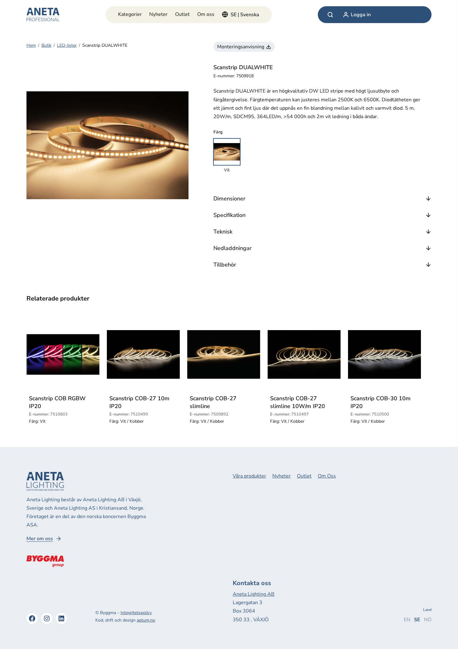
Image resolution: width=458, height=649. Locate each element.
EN (407, 619)
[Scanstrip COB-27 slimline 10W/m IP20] (304, 354)
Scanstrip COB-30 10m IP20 (381, 402)
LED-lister (67, 45)
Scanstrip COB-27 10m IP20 (139, 402)
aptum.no (146, 620)
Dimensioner (229, 198)
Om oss (205, 14)
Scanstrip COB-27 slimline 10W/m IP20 (297, 402)
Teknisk (222, 231)
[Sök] (330, 15)
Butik (46, 45)
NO (428, 619)
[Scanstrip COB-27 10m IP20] (143, 354)
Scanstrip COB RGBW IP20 (57, 402)
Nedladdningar (232, 248)
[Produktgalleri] (107, 145)
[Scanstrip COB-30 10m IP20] (384, 354)
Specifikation (229, 215)
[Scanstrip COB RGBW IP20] (62, 354)
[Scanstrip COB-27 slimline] (223, 354)
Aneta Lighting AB (253, 594)
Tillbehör (224, 264)
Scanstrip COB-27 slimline (213, 402)
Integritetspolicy (136, 613)
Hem (31, 45)
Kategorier (130, 14)
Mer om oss (39, 539)
